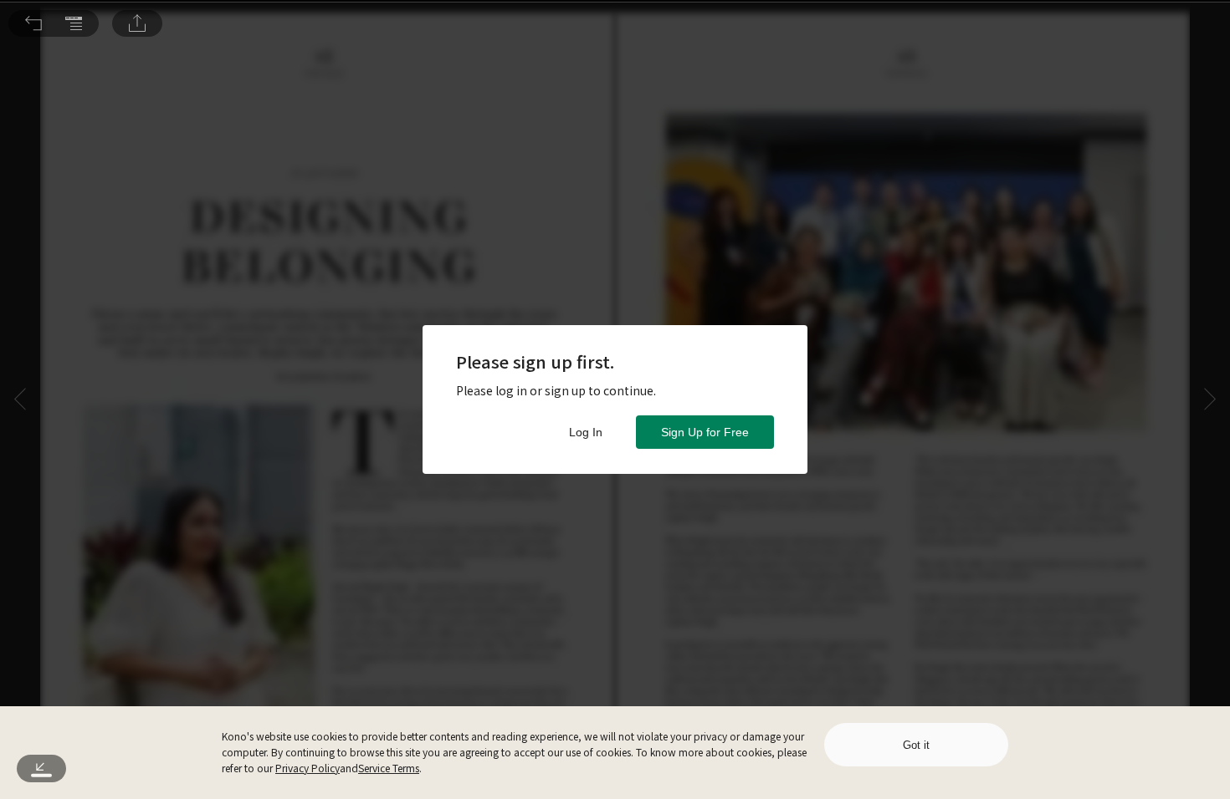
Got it (916, 745)
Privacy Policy (307, 768)
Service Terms (388, 768)
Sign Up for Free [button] (705, 432)
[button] (33, 23)
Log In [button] (585, 432)
